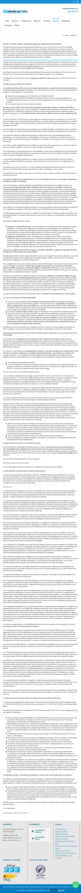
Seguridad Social (60, 829)
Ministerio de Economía (63, 851)
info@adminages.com (14, 838)
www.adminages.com (14, 840)
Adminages (8, 813)
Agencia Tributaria (61, 831)
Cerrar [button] (54, 890)
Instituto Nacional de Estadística (66, 853)
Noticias (15, 813)
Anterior (66, 35)
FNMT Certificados (61, 834)
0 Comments (24, 813)
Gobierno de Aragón (62, 839)
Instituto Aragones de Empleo (65, 836)
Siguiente (73, 35)
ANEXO (30, 90)
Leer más (61, 890)
